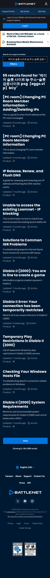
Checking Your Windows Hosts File (25, 373)
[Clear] (45, 59)
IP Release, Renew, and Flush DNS (23, 173)
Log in (25, 25)
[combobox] (25, 59)
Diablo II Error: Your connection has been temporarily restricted (23, 305)
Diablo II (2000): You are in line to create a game (24, 273)
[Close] (48, 35)
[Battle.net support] (14, 126)
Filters (13, 64)
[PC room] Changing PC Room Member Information (24, 140)
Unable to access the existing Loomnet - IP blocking (22, 209)
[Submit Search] (5, 59)
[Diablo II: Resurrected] (14, 291)
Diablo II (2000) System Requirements (24, 404)
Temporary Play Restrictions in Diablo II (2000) (23, 340)
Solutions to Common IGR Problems (22, 242)
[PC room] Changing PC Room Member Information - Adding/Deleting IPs (24, 103)
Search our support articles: (14, 54)
